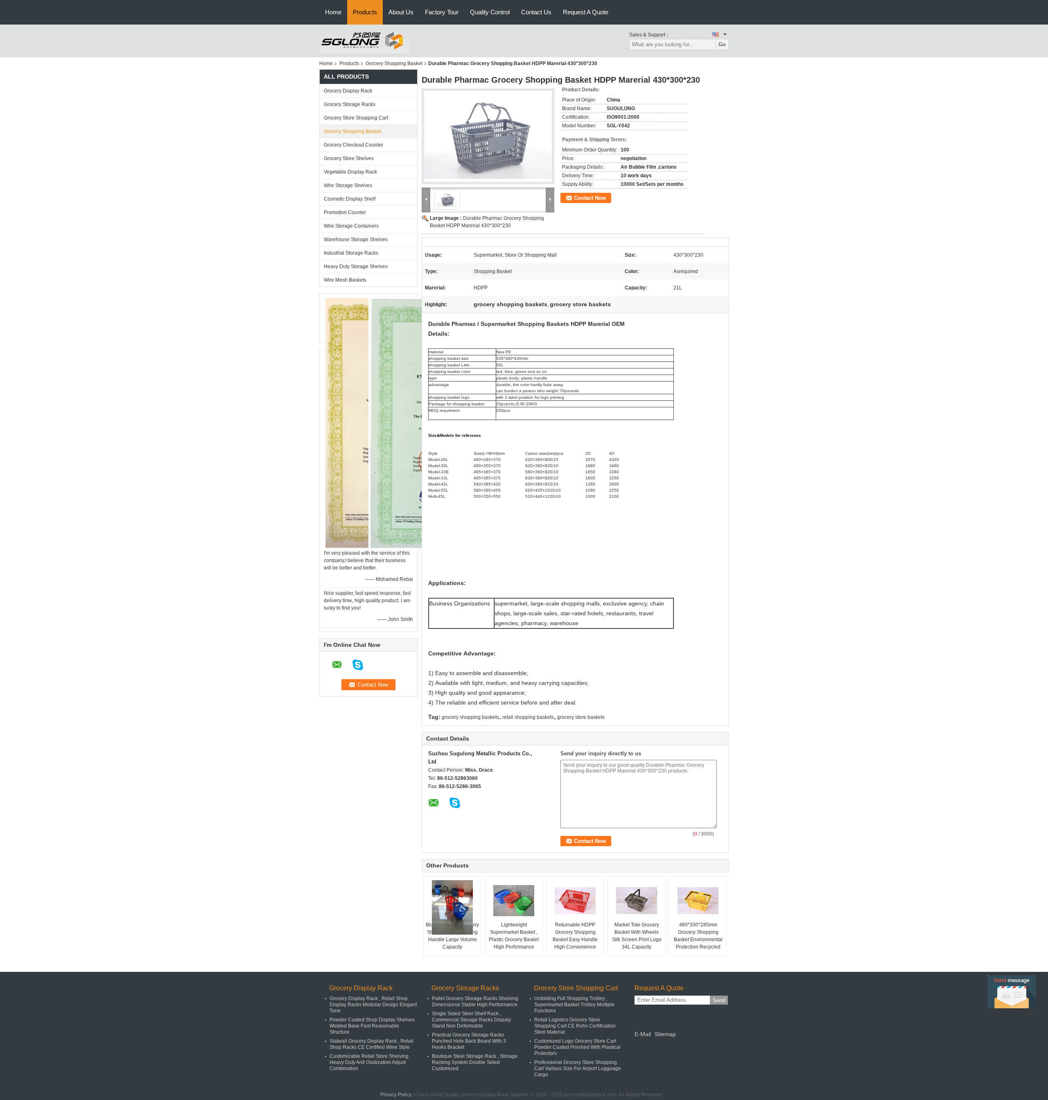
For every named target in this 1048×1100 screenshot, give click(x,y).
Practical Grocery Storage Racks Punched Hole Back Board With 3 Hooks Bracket (469, 1041)
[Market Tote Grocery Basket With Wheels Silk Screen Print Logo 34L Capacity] (636, 900)
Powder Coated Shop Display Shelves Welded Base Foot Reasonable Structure (372, 1026)
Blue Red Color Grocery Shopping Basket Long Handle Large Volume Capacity (452, 936)
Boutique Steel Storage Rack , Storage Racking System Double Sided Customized (474, 1062)
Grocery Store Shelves (349, 158)
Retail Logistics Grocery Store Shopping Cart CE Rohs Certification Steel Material (575, 1026)
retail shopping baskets (528, 717)
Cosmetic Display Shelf (349, 199)
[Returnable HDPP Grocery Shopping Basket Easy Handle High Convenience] (575, 900)
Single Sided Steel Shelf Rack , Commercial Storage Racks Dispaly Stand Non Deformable (471, 1020)
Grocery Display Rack (348, 91)
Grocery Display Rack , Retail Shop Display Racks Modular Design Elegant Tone (373, 1005)
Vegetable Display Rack (350, 172)
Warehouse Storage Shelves (356, 239)
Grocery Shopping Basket (394, 63)
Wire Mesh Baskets (345, 280)
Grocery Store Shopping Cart (356, 118)
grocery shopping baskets (470, 717)
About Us (400, 12)
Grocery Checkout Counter (353, 145)
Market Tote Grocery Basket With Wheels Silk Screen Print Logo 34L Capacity (637, 936)
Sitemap (665, 1034)
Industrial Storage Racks (351, 253)
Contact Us (536, 12)
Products (365, 12)
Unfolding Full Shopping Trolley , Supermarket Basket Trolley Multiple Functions (574, 1005)
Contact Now (590, 198)
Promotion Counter (345, 212)
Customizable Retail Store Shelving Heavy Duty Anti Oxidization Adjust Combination (369, 1062)
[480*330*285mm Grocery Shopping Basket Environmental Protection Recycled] (698, 900)
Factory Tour (441, 12)
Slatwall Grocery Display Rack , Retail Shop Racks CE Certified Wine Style (371, 1044)
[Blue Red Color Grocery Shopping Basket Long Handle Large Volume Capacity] (452, 907)
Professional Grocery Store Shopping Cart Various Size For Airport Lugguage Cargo (577, 1068)
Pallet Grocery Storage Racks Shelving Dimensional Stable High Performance (475, 1001)
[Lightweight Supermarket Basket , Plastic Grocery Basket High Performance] (513, 900)
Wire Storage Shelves (348, 185)
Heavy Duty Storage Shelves (356, 266)
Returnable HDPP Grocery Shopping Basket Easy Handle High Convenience (575, 936)
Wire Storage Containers (351, 226)
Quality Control (490, 12)
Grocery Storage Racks (349, 104)
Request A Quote (585, 12)
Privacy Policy (395, 1095)
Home (333, 12)
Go (722, 44)
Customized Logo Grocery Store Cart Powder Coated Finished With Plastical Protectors (577, 1047)
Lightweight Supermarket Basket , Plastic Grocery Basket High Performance (514, 936)
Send (719, 1000)
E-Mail (643, 1034)
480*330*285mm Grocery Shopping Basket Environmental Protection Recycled (698, 936)
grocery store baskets (581, 717)
